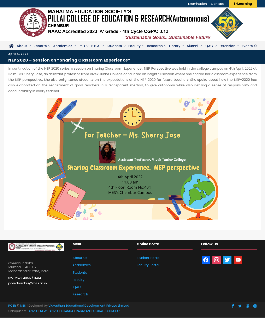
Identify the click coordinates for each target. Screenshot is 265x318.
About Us (79, 257)
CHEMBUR (112, 311)
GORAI (98, 311)
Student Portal (148, 257)
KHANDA (67, 311)
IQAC (209, 46)
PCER (12, 305)
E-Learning (243, 3)
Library (174, 46)
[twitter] (240, 306)
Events (247, 46)
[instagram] (255, 306)
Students (114, 46)
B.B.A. (95, 46)
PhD (82, 46)
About (22, 46)
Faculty (134, 46)
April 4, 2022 (18, 54)
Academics (62, 46)
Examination (197, 3)
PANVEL (32, 311)
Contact (217, 3)
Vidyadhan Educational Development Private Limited (88, 305)
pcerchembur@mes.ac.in (27, 283)
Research (155, 46)
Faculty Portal (148, 265)
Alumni (192, 46)
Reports (40, 46)
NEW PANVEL (49, 311)
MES (23, 305)
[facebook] (233, 306)
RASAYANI (83, 311)
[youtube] (247, 306)
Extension (227, 46)
